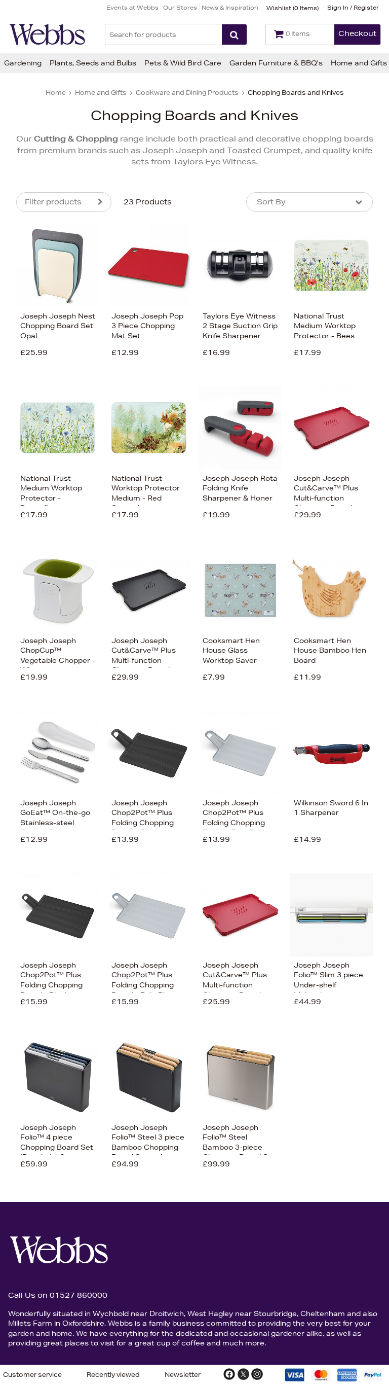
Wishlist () (292, 8)
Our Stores (180, 7)
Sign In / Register (353, 7)
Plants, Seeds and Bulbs (93, 62)
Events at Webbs (132, 7)
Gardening (23, 62)
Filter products (53, 201)
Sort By (271, 201)
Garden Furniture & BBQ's (276, 62)
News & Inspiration (230, 7)
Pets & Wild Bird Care (182, 62)
